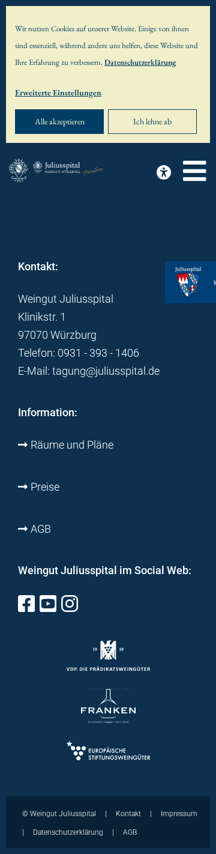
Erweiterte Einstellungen (58, 92)
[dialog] (108, 74)
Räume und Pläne (72, 444)
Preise (45, 486)
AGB (41, 528)
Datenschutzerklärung (140, 62)
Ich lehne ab (152, 121)
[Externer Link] (26, 607)
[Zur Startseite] (57, 171)
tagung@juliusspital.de (106, 371)
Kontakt (128, 814)
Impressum (179, 814)
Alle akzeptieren (60, 121)
